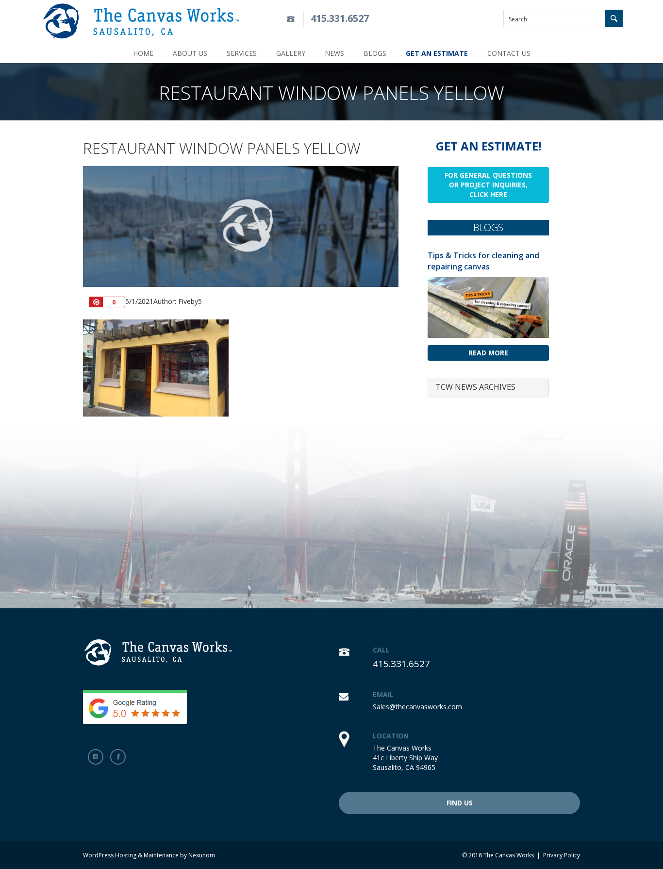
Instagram (95, 757)
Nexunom (201, 855)
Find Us (460, 802)
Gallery (290, 53)
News (334, 53)
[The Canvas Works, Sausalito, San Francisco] (141, 21)
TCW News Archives (475, 387)
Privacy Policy (561, 855)
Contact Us (508, 53)
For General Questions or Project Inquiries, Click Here (488, 184)
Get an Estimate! (488, 146)
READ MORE (488, 352)
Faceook (118, 757)
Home (143, 53)
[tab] (488, 387)
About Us (190, 53)
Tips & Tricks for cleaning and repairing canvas (483, 261)
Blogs (375, 53)
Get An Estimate (437, 53)
